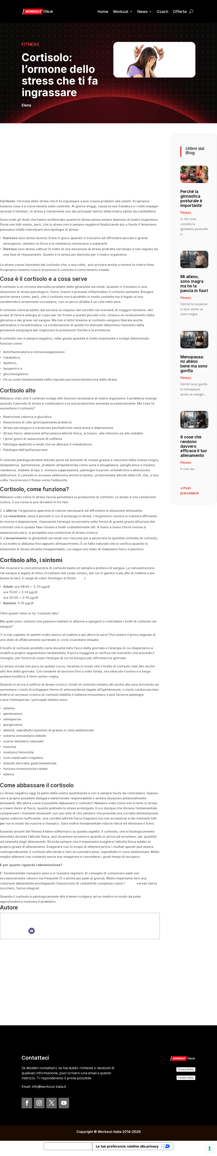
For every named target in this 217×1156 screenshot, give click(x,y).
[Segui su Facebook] (27, 1103)
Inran (80, 578)
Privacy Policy (186, 1069)
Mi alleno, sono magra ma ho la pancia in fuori (194, 283)
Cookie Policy (186, 1077)
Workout (120, 11)
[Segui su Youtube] (63, 1103)
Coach (162, 11)
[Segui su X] (51, 1103)
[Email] (31, 931)
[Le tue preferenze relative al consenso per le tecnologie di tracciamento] (210, 1149)
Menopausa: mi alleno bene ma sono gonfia (193, 364)
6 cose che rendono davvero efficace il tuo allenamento (193, 446)
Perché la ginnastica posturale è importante (191, 198)
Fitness (30, 44)
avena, (130, 883)
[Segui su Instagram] (39, 1103)
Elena (26, 105)
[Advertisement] (80, 163)
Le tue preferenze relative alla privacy (127, 1146)
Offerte (180, 11)
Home (103, 11)
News (142, 11)
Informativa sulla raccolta (68, 1146)
